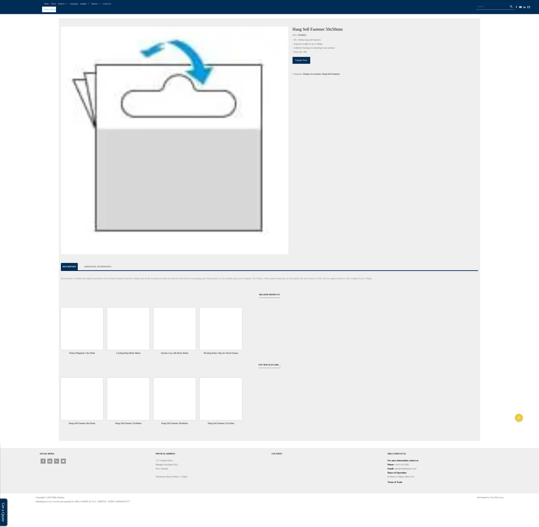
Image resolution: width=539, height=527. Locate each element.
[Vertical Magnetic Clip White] (82, 329)
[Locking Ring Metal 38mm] (128, 329)
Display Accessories (312, 74)
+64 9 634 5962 (402, 464)
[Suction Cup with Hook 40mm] (175, 329)
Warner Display (50, 9)
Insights (83, 4)
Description (69, 267)
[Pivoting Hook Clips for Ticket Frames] (221, 329)
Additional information (97, 267)
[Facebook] (516, 6)
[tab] (69, 266)
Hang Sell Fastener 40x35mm (82, 423)
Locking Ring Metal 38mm (128, 353)
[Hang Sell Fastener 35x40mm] (128, 399)
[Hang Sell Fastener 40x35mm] (82, 399)
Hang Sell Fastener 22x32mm (221, 423)
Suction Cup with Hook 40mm (174, 353)
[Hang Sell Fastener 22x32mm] (221, 399)
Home (46, 4)
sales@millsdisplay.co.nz (405, 468)
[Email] (528, 6)
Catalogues (74, 4)
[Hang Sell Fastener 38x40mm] (175, 399)
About (53, 4)
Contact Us (107, 4)
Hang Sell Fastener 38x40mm (174, 423)
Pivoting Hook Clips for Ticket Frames (221, 353)
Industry (94, 4)
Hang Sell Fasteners (331, 74)
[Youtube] (520, 6)
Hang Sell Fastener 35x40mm (128, 423)
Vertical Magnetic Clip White (82, 353)
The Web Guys (497, 497)
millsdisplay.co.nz (43, 501)
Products (61, 4)
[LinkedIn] (524, 6)
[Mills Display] (25, 7)
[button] (519, 418)
